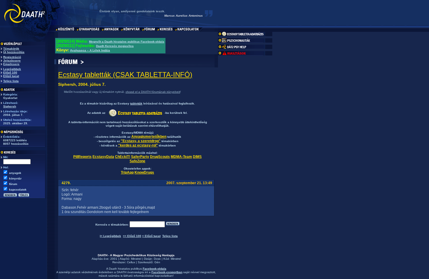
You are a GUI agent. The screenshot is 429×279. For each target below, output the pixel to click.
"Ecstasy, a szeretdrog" (141, 141)
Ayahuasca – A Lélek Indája (90, 50)
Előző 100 (10, 72)
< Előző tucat (151, 236)
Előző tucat (11, 76)
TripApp (127, 172)
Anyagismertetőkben (148, 137)
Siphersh (9, 106)
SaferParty (140, 157)
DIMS (197, 157)
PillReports (82, 157)
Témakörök (11, 48)
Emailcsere (11, 64)
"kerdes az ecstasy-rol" (138, 145)
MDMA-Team (181, 157)
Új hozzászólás (14, 52)
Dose (157, 258)
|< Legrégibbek (110, 236)
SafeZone (137, 161)
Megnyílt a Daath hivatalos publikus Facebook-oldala (126, 41)
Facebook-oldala (154, 268)
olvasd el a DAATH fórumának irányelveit (152, 91)
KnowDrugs (144, 172)
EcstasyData (103, 157)
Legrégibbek (12, 69)
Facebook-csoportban (166, 272)
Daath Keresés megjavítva (115, 46)
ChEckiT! (122, 157)
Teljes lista (11, 81)
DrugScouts (160, 157)
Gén (157, 262)
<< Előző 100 (132, 236)
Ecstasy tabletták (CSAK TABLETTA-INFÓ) (125, 75)
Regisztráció (12, 57)
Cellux (131, 262)
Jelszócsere (12, 60)
